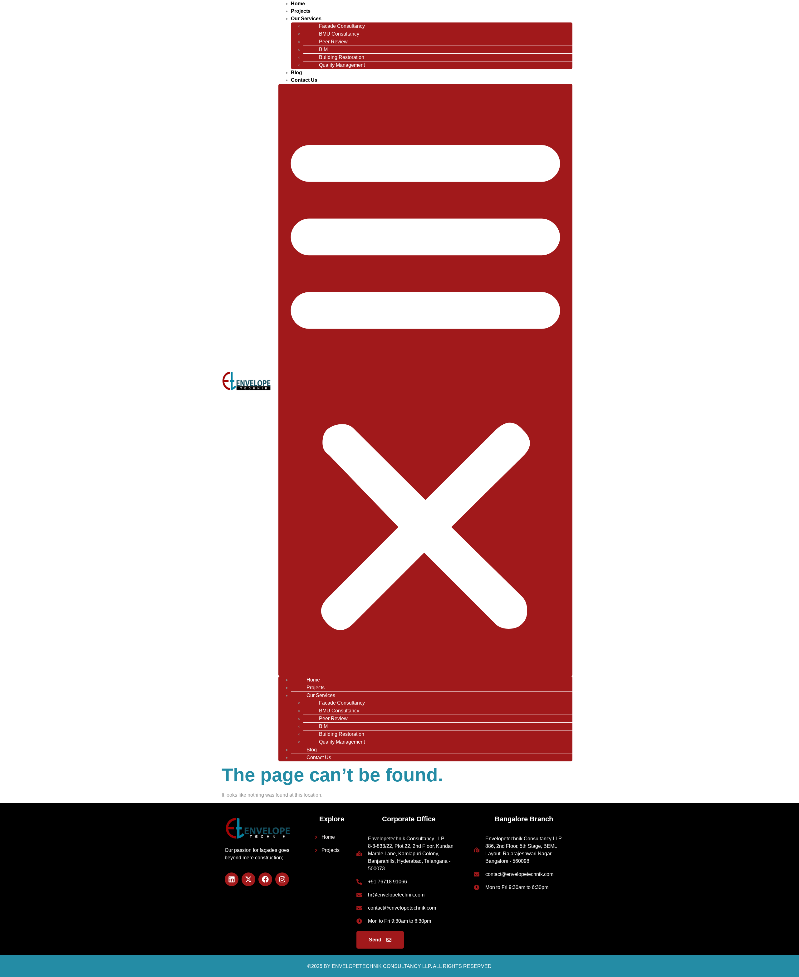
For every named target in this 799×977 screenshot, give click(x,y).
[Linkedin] (231, 879)
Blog (296, 72)
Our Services (306, 18)
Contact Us (304, 80)
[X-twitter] (248, 879)
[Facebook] (265, 879)
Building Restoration (341, 57)
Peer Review (333, 41)
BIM (323, 49)
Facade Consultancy (342, 26)
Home (298, 3)
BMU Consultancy (339, 34)
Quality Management (342, 65)
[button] (425, 380)
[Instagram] (282, 879)
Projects (301, 11)
